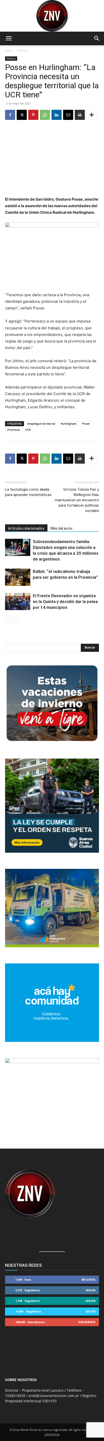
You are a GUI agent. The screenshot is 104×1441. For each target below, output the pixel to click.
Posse (86, 423)
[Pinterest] (33, 115)
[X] (22, 115)
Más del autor (61, 528)
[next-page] (16, 620)
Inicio (8, 50)
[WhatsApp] (45, 115)
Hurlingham (68, 423)
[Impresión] (80, 115)
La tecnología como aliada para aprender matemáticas (28, 492)
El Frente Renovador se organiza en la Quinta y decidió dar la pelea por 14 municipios (65, 601)
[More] (91, 115)
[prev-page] (8, 620)
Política (22, 50)
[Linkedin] (56, 115)
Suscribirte (86, 1322)
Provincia (13, 430)
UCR (28, 430)
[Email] (68, 115)
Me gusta (88, 1279)
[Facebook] (10, 115)
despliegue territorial (41, 423)
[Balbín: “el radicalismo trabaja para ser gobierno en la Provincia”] (17, 577)
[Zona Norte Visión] (52, 16)
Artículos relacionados (26, 528)
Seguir (90, 1290)
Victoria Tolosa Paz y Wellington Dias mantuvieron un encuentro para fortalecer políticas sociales (77, 500)
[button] (9, 38)
